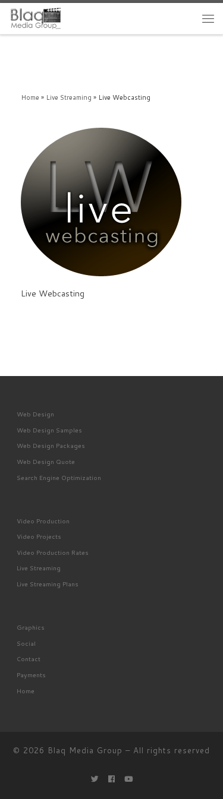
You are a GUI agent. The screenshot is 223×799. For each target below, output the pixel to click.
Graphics (31, 627)
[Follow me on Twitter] (95, 779)
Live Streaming (69, 97)
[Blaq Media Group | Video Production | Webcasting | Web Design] (35, 17)
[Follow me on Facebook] (111, 779)
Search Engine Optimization (59, 477)
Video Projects (39, 536)
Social (26, 643)
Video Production (43, 520)
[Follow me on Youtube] (128, 779)
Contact (28, 658)
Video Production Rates (53, 552)
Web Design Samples (49, 429)
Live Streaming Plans (47, 583)
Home (30, 97)
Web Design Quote (46, 461)
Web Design (35, 413)
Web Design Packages (51, 445)
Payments (31, 674)
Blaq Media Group (85, 750)
